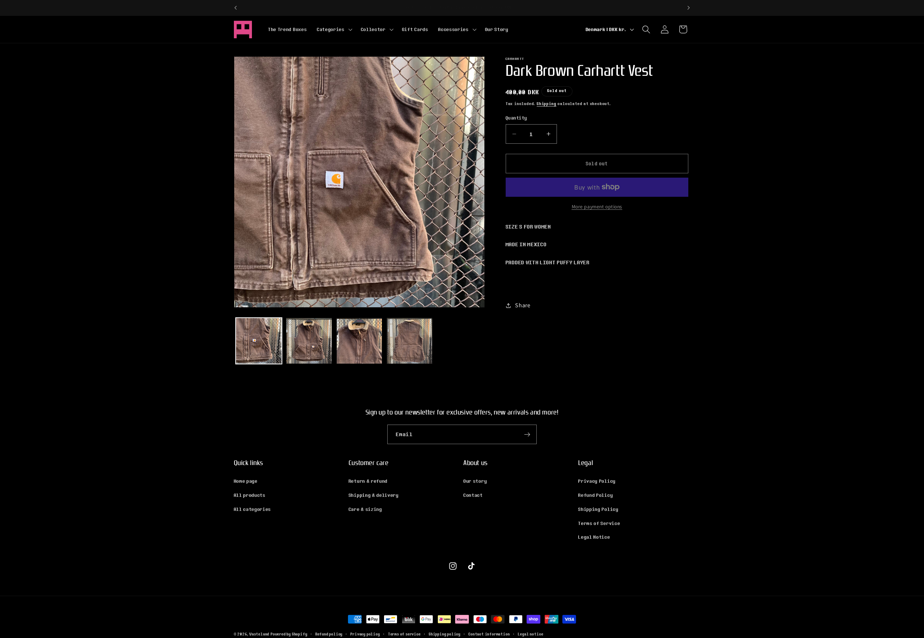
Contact (473, 495)
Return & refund (368, 481)
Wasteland (259, 634)
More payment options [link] (597, 206)
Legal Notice (594, 537)
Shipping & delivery (374, 495)
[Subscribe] (527, 434)
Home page (246, 481)
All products (250, 495)
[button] (334, 29)
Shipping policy (445, 634)
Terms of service (404, 634)
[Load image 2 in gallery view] (309, 341)
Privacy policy (365, 634)
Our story (475, 481)
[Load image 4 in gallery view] (410, 341)
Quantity (516, 118)
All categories (252, 509)
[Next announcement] (689, 8)
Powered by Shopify (289, 634)
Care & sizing (365, 509)
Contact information (489, 634)
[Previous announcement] (235, 8)
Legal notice (531, 634)
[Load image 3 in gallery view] (359, 341)
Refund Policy (595, 495)
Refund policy (329, 634)
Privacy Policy (597, 481)
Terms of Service (599, 523)
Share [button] (522, 305)
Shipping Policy (598, 509)
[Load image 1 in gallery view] (259, 341)
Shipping (546, 103)
